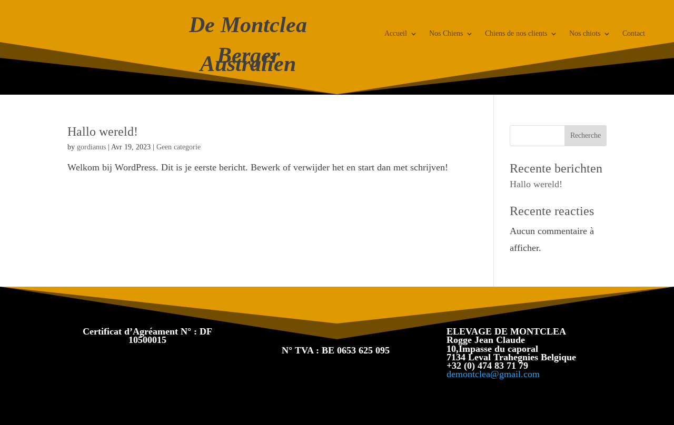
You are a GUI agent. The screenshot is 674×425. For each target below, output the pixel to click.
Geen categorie (178, 147)
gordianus (91, 147)
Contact (633, 33)
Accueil (395, 33)
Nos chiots (584, 33)
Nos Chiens (446, 33)
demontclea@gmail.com (493, 374)
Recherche (585, 135)
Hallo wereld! (102, 131)
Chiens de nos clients (516, 33)
